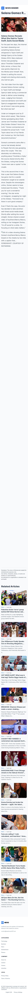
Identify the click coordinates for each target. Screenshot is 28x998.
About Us (3, 959)
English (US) (9, 992)
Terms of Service (5, 978)
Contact (3, 962)
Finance (3, 952)
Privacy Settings (18, 992)
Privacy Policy (4, 975)
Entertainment (4, 949)
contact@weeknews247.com (8, 931)
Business (3, 944)
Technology (4, 941)
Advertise (3, 968)
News (2, 946)
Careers (3, 965)
